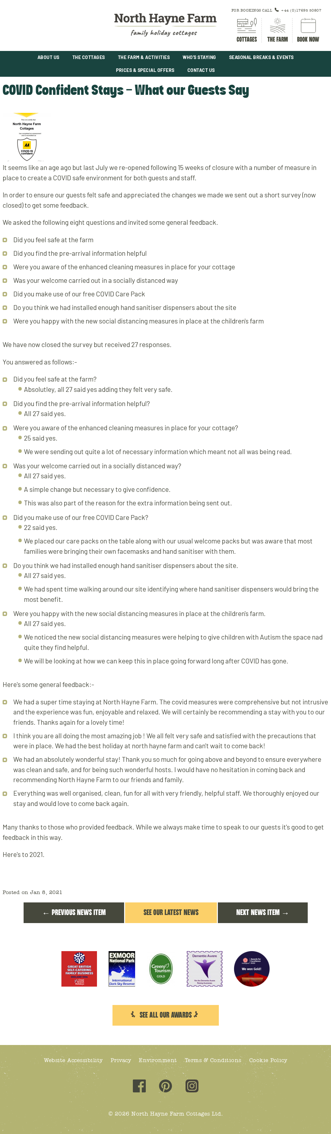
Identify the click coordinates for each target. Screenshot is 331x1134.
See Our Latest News (171, 913)
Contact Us (201, 70)
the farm (277, 39)
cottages (247, 39)
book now (308, 39)
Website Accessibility (73, 1060)
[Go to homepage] (165, 25)
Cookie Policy (268, 1060)
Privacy (121, 1060)
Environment (158, 1060)
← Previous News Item (74, 913)
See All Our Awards (165, 1015)
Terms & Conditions (213, 1060)
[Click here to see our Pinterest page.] (165, 1086)
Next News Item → (262, 913)
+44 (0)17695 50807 (301, 10)
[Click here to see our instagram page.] (192, 1086)
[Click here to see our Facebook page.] (139, 1086)
